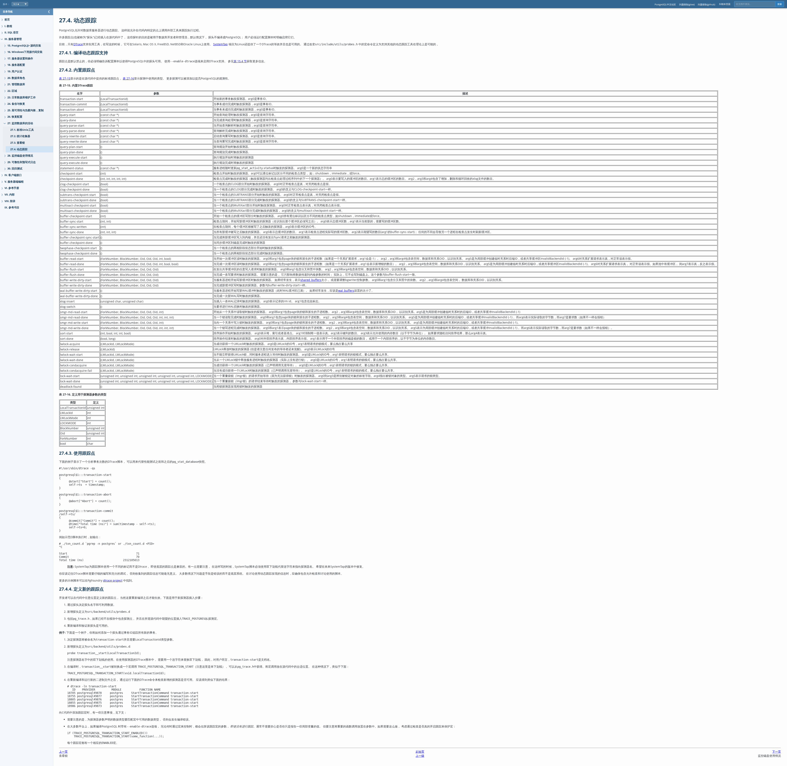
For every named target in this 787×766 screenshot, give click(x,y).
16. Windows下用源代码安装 (24, 52)
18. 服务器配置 (16, 65)
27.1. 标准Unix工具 (22, 130)
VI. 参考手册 (12, 188)
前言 (7, 19)
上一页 (63, 751)
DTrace (78, 44)
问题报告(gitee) (687, 4)
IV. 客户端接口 (13, 175)
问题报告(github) (706, 4)
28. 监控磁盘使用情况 (20, 155)
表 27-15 (64, 78)
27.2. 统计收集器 (20, 136)
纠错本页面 (724, 4)
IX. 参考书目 (12, 207)
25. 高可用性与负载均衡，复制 (25, 110)
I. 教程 (8, 26)
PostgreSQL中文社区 (665, 4)
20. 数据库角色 (16, 78)
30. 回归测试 (14, 168)
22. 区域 (12, 91)
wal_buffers (346, 290)
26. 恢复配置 (14, 116)
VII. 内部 (10, 194)
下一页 (776, 751)
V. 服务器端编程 (14, 181)
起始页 (420, 751)
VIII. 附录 (10, 201)
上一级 (420, 756)
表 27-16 (128, 78)
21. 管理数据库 (16, 84)
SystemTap (220, 44)
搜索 (779, 4)
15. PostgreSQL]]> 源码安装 (24, 45)
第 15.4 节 (240, 61)
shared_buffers (310, 280)
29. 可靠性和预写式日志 (21, 162)
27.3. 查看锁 (17, 142)
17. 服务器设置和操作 (20, 58)
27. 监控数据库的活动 (20, 123)
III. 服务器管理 (13, 39)
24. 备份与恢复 (16, 104)
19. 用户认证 (14, 71)
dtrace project (112, 580)
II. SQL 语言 (11, 32)
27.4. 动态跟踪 (18, 149)
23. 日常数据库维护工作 (21, 97)
